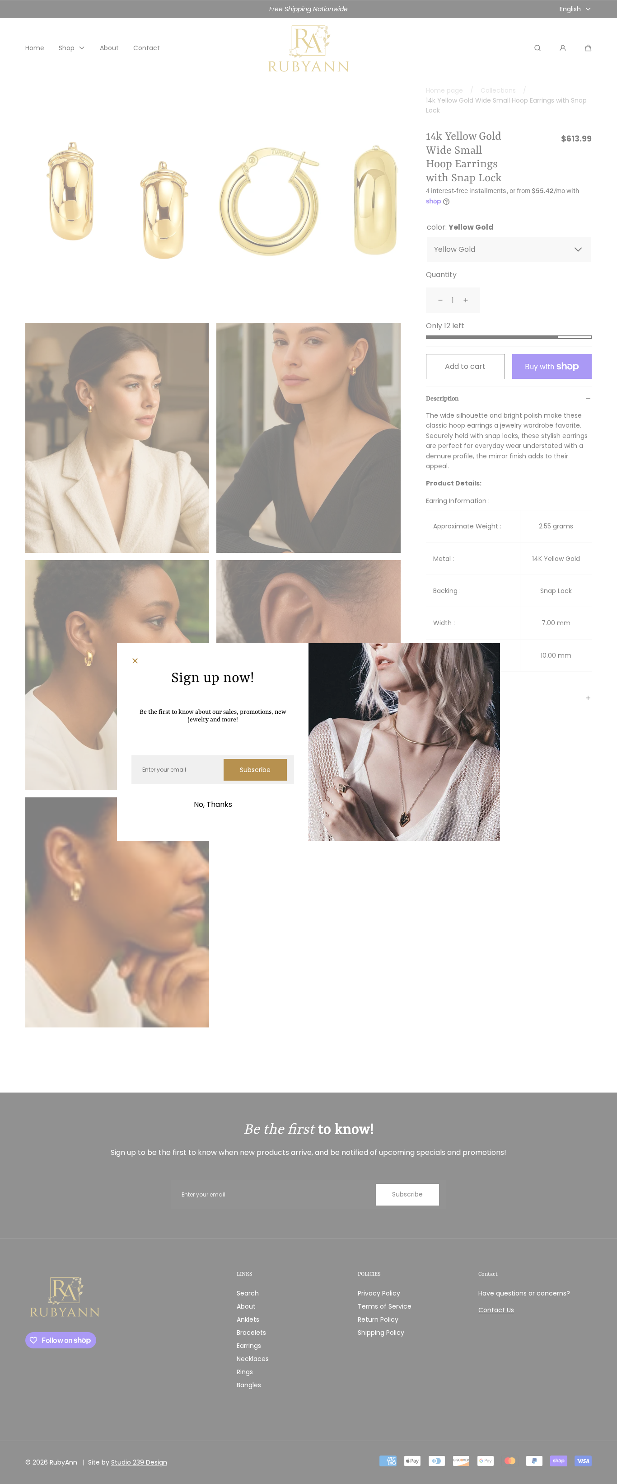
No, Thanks (213, 804)
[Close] (135, 661)
